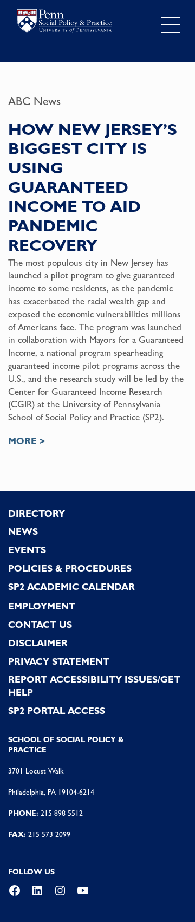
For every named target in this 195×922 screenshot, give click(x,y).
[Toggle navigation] (170, 25)
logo (64, 22)
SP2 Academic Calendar (71, 586)
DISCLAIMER (38, 643)
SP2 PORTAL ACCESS (56, 710)
